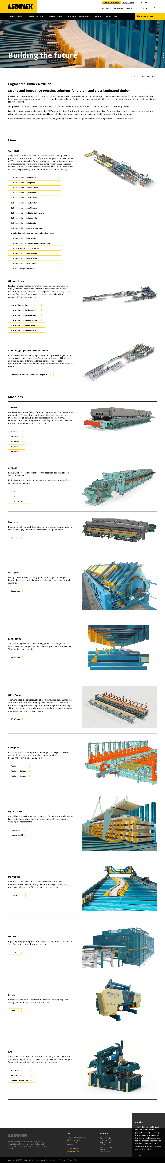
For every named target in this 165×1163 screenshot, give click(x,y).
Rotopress (15, 591)
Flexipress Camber (19, 776)
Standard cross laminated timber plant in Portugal (33, 233)
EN (146, 3)
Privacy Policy (73, 1160)
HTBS (13, 1010)
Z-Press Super (17, 501)
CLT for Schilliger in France (22, 268)
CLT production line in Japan (23, 182)
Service (98, 16)
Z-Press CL (15, 496)
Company (105, 8)
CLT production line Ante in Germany (27, 228)
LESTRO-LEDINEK (128, 3)
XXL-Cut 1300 (16, 1075)
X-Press (14, 431)
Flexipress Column (18, 771)
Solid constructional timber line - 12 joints (29, 374)
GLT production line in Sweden (24, 310)
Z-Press (14, 491)
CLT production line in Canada (24, 218)
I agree (139, 1155)
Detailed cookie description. (148, 1147)
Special (71, 16)
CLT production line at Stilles (23, 263)
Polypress (15, 895)
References (118, 8)
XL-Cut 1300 (16, 1070)
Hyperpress (16, 830)
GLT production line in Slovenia (24, 325)
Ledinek (136, 76)
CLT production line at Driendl (24, 258)
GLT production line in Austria (24, 320)
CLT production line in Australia (24, 188)
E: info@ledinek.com (74, 1151)
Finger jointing (35, 16)
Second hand (111, 16)
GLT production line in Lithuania (25, 315)
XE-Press (14, 436)
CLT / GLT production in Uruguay (25, 248)
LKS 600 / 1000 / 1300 (19, 1080)
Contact (145, 8)
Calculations (146, 16)
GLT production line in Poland (23, 330)
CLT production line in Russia (23, 223)
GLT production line (19, 305)
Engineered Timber (55, 16)
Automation (84, 16)
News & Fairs (131, 8)
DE (151, 3)
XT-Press (15, 452)
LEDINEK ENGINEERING (111, 3)
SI (141, 3)
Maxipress (15, 657)
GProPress (15, 719)
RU (156, 3)
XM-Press (15, 441)
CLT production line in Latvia (23, 177)
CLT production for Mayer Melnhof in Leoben (30, 243)
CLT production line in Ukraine (24, 208)
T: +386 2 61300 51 (74, 1149)
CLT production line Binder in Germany (27, 213)
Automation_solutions (108, 1147)
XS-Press (14, 446)
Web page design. (51, 1160)
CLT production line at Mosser (24, 253)
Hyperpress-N (17, 835)
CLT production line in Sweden (24, 203)
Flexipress (15, 766)
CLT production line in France (23, 193)
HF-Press (14, 952)
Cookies (63, 1160)
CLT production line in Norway (24, 198)
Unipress (14, 538)
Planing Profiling (17, 16)
